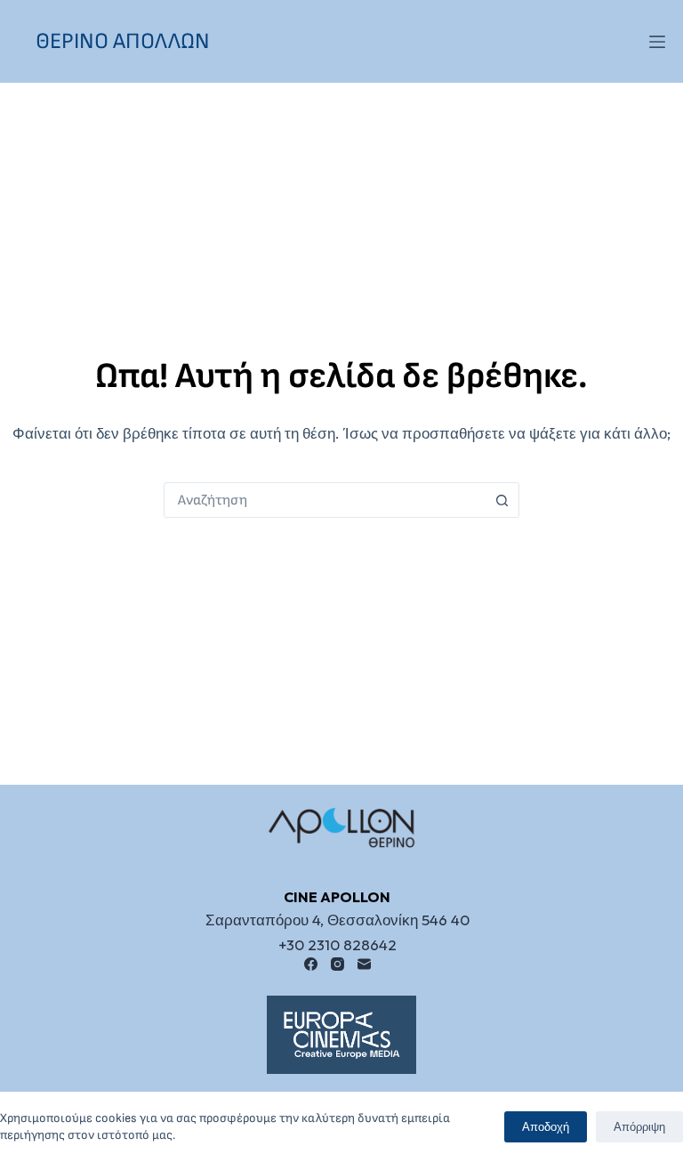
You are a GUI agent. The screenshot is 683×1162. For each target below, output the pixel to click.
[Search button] (501, 500)
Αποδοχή (545, 1126)
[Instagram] (337, 964)
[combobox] (325, 500)
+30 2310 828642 (337, 944)
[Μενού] (657, 42)
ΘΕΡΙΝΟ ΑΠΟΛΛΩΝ (123, 41)
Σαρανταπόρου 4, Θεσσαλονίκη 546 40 (337, 919)
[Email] (364, 964)
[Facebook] (310, 964)
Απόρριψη (639, 1126)
